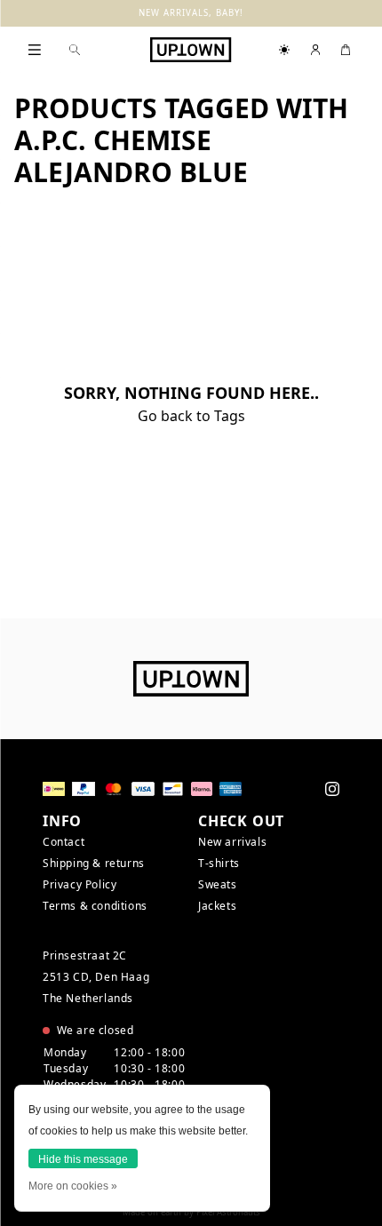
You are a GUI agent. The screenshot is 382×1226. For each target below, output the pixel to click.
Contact (63, 841)
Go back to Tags (191, 416)
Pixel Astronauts (228, 1212)
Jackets (217, 905)
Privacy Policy (79, 884)
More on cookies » (72, 1186)
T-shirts (219, 863)
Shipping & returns (94, 863)
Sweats (217, 884)
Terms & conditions (95, 905)
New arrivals (232, 841)
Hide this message (83, 1159)
